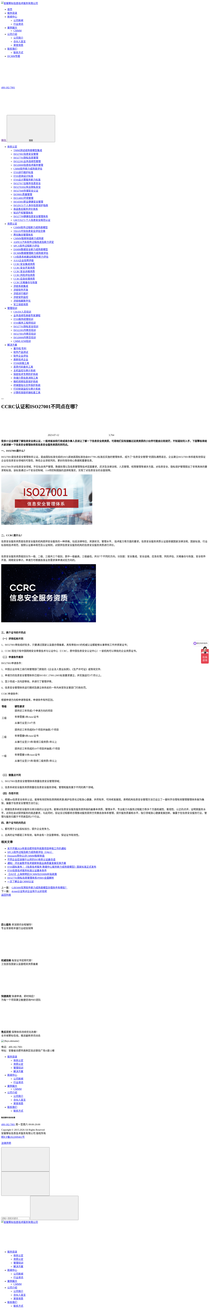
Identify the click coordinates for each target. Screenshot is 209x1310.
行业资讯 (18, 24)
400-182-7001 (8, 1124)
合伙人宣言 (19, 41)
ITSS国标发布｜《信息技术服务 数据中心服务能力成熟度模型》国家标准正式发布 (51, 867)
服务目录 (12, 1056)
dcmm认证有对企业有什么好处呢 (29, 891)
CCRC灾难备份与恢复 (25, 282)
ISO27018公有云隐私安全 (27, 187)
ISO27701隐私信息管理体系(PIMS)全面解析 (30, 878)
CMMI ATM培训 (22, 341)
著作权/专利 (19, 348)
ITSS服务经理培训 (23, 319)
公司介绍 (12, 1092)
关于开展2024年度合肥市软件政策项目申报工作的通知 (36, 848)
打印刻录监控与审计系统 (26, 389)
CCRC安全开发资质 (24, 267)
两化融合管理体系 (23, 234)
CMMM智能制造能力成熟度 (28, 238)
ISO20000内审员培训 (24, 337)
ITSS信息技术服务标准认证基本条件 (27, 870)
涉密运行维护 (20, 293)
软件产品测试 (20, 352)
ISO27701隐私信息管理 (25, 157)
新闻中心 (12, 1075)
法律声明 (6, 1143)
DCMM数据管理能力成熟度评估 (30, 253)
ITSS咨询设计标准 (23, 176)
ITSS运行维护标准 (23, 172)
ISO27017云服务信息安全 (27, 183)
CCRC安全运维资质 (24, 271)
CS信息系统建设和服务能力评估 (30, 256)
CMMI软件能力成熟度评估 (27, 168)
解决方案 (12, 345)
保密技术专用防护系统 (25, 374)
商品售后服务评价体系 (25, 209)
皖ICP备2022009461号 (13, 1137)
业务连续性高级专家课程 (26, 315)
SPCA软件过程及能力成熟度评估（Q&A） (30, 852)
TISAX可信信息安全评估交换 (29, 231)
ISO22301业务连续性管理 (27, 161)
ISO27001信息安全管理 (25, 154)
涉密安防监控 (20, 297)
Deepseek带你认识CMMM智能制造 (26, 856)
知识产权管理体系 (23, 212)
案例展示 (12, 1086)
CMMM (17, 30)
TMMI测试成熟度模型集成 (27, 150)
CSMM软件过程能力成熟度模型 (30, 227)
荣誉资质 (18, 45)
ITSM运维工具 (21, 363)
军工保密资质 (20, 304)
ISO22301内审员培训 (24, 330)
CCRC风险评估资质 (24, 275)
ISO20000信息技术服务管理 (28, 165)
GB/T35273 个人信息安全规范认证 (31, 220)
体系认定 (12, 146)
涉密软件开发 (20, 290)
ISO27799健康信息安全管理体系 (30, 216)
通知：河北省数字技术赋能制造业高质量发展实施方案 (36, 863)
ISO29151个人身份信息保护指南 (30, 205)
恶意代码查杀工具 (23, 367)
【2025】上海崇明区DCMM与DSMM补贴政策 (32, 874)
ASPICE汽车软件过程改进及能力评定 (33, 242)
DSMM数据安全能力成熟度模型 (30, 249)
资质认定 (12, 223)
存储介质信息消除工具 (25, 378)
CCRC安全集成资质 (24, 264)
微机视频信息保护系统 (25, 381)
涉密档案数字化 (22, 301)
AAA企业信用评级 (23, 260)
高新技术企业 (20, 359)
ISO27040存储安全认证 (25, 190)
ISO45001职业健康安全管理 (28, 201)
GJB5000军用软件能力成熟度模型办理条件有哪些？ (39, 887)
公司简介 (18, 38)
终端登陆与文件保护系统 (26, 385)
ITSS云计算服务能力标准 (27, 179)
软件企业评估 (20, 356)
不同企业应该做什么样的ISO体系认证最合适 (31, 859)
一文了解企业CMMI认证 (20, 881)
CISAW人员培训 (22, 312)
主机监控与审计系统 (24, 370)
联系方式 (18, 52)
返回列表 (6, 895)
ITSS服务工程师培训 (24, 323)
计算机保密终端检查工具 (26, 392)
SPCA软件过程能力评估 (26, 245)
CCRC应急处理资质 (24, 279)
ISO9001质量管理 (22, 194)
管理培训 (12, 308)
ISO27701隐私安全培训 (25, 326)
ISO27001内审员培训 (24, 334)
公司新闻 (18, 20)
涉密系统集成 (20, 286)
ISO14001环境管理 (23, 198)
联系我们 (12, 1107)
